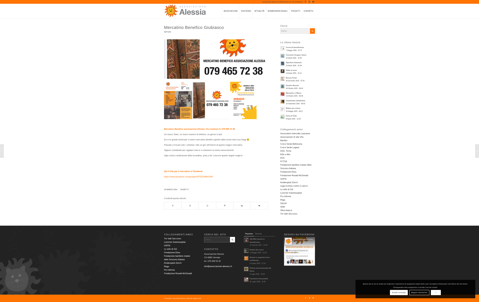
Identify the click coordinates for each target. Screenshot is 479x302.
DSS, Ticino (285, 151)
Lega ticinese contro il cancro (294, 186)
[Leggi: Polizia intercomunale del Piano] (246, 269)
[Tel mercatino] (216, 59)
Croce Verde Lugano (289, 147)
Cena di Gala (291, 116)
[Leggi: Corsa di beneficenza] (282, 48)
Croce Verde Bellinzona (291, 144)
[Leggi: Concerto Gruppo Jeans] (282, 56)
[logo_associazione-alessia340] (185, 11)
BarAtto (283, 140)
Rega (282, 200)
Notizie (167, 32)
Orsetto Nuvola (292, 85)
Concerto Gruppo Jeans (296, 55)
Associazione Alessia (303, 239)
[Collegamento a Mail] (313, 2)
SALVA (283, 203)
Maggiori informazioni (419, 292)
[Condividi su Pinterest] (224, 205)
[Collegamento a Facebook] (305, 2)
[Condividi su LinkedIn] (242, 205)
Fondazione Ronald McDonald (294, 175)
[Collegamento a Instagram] (309, 2)
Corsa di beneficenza (295, 47)
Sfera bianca (286, 210)
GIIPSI (283, 179)
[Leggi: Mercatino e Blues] (282, 94)
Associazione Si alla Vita (291, 137)
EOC (282, 158)
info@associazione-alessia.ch (218, 266)
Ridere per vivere (293, 108)
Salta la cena (291, 70)
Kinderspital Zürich (289, 182)
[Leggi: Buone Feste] (282, 79)
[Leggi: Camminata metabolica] (282, 101)
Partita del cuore (257, 250)
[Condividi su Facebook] (172, 205)
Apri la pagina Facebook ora (298, 250)
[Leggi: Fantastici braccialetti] (246, 279)
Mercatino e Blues (293, 93)
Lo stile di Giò (286, 189)
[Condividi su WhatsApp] (207, 205)
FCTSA (283, 161)
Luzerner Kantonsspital (291, 193)
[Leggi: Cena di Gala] (282, 117)
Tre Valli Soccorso (288, 214)
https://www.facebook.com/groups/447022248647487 (188, 177)
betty (186, 189)
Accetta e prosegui (399, 292)
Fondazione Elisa (288, 172)
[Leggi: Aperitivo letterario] (282, 63)
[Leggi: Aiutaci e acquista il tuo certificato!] (246, 258)
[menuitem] (230, 11)
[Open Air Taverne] (477, 151)
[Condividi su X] (190, 205)
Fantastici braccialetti (259, 279)
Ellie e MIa (285, 154)
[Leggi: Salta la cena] (282, 71)
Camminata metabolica (295, 101)
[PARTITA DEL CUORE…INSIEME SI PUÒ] (2, 151)
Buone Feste (291, 78)
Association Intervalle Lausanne (295, 133)
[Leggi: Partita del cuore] (246, 250)
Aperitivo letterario (294, 62)
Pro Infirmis (285, 196)
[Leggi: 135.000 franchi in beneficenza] (246, 240)
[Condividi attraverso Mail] (259, 205)
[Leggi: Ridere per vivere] (282, 109)
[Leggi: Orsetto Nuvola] (282, 86)
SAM (282, 207)
